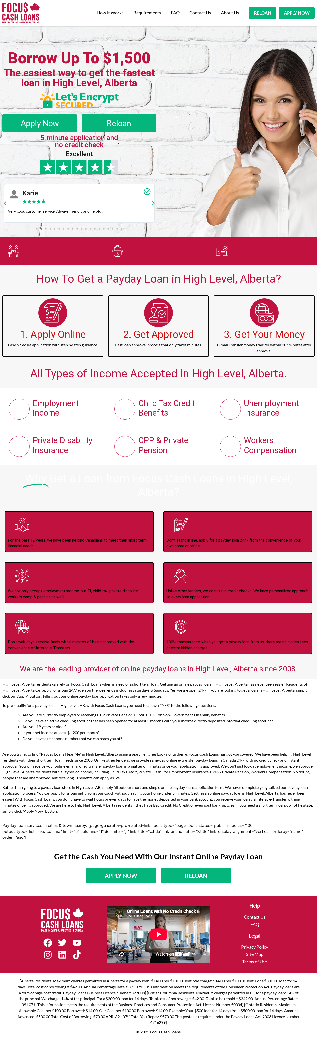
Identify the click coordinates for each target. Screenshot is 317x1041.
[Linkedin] (62, 955)
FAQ (175, 12)
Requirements (147, 12)
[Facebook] (48, 943)
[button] (5, 203)
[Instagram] (48, 955)
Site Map (254, 954)
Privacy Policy (254, 947)
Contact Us (200, 12)
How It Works (110, 12)
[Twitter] (62, 943)
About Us (230, 12)
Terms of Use (254, 961)
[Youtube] (77, 943)
